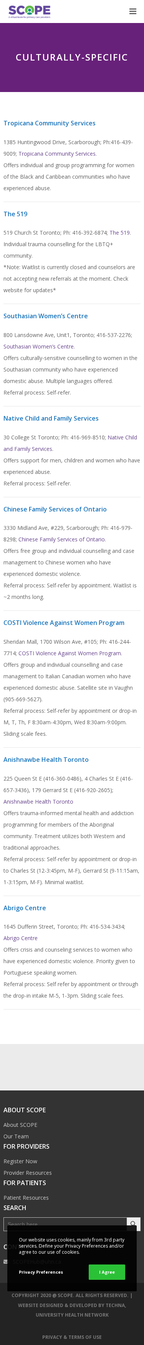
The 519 (119, 232)
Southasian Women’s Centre (38, 346)
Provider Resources (27, 1172)
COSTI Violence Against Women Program (69, 653)
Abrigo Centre (20, 938)
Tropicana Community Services (57, 153)
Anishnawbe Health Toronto (38, 801)
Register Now (20, 1161)
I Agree (107, 1272)
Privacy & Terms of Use (72, 1337)
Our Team (16, 1136)
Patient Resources (26, 1197)
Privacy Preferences (41, 1272)
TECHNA (115, 1305)
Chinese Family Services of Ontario (61, 539)
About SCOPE (20, 1124)
